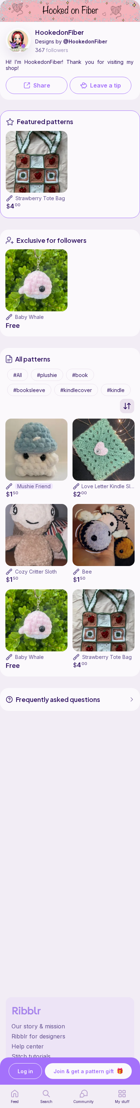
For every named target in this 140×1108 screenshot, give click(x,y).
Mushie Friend (34, 486)
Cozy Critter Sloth (36, 572)
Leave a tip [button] (105, 85)
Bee (87, 572)
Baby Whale (29, 317)
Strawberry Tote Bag (40, 198)
